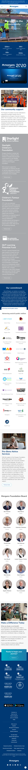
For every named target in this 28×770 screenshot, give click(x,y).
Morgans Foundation (14, 727)
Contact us (14, 712)
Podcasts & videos (11, 750)
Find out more (7, 484)
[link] (14, 6)
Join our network (14, 717)
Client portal (14, 714)
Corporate (14, 740)
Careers (14, 729)
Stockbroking (14, 734)
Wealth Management (14, 736)
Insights (14, 725)
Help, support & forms (19, 748)
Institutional (14, 742)
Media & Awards (14, 731)
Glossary (19, 750)
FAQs (14, 719)
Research (14, 738)
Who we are (14, 724)
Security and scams (7, 748)
